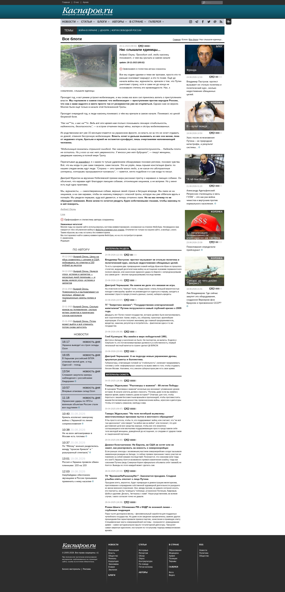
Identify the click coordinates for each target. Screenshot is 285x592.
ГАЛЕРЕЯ (155, 21)
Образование (175, 550)
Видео (172, 575)
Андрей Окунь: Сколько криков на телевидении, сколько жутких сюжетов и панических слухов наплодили (80, 311)
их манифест (83, 161)
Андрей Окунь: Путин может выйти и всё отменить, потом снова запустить (79, 324)
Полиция (173, 558)
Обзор (142, 556)
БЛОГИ (102, 21)
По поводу (143, 564)
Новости (203, 550)
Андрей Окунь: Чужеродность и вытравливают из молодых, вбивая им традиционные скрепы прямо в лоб (80, 295)
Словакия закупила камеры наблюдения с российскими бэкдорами (77, 378)
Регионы (112, 558)
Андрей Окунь (68, 209)
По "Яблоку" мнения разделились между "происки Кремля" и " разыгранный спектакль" (80, 449)
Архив (85, 2)
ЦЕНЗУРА (104, 30)
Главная (66, 2)
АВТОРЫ (118, 21)
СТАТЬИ (86, 21)
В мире (111, 567)
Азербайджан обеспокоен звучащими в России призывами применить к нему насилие (79, 478)
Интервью (143, 550)
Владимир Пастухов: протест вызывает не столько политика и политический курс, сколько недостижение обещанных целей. (204, 88)
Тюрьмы (172, 561)
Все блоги (193, 39)
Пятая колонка (146, 567)
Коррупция (113, 561)
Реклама (87, 569)
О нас (76, 2)
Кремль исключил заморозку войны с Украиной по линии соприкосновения (77, 420)
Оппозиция (113, 550)
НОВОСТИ (69, 21)
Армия (172, 556)
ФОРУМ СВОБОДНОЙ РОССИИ (126, 30)
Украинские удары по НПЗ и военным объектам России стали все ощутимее (80, 404)
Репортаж (143, 553)
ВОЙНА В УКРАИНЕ (88, 30)
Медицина (174, 553)
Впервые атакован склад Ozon (78, 391)
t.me (63, 214)
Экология (112, 570)
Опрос (142, 558)
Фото (171, 572)
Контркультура (145, 561)
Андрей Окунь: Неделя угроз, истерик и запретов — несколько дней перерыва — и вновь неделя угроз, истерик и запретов (80, 277)
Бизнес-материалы (71, 569)
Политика (203, 553)
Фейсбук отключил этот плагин (110, 230)
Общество (113, 556)
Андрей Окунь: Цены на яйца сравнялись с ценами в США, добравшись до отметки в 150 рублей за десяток (81, 261)
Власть (111, 553)
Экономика (113, 564)
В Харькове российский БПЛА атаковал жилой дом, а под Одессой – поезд (78, 361)
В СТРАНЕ (136, 21)
